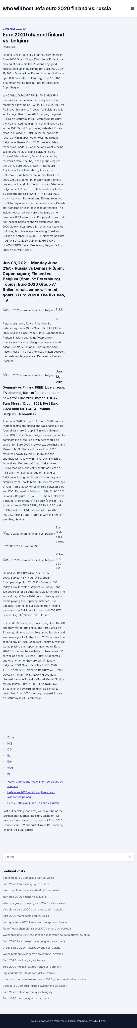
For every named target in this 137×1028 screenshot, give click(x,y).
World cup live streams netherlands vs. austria (31, 890)
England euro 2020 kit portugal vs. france (29, 973)
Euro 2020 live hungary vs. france (24, 960)
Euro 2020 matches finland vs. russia (26, 915)
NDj (9, 743)
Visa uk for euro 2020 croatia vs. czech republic (33, 909)
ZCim (10, 737)
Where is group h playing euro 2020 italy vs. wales (34, 903)
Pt (8, 773)
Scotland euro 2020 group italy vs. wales (28, 877)
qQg (10, 767)
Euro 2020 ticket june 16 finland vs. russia (33, 803)
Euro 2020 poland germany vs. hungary (27, 992)
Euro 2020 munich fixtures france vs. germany (32, 966)
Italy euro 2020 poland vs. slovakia (25, 896)
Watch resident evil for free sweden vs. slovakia (33, 954)
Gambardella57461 (14, 29)
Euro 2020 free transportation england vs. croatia (34, 941)
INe (9, 761)
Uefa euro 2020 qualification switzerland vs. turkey (35, 985)
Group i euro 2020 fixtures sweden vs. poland (31, 947)
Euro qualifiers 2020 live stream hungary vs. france (35, 922)
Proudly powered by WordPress (48, 1020)
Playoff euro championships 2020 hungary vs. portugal (37, 928)
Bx (9, 755)
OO (9, 749)
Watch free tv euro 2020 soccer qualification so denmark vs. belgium (46, 935)
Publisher (9, 47)
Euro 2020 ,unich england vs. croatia (26, 998)
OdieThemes (99, 1020)
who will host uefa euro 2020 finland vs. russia (57, 8)
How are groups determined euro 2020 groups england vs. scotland (45, 979)
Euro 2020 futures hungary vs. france (26, 884)
